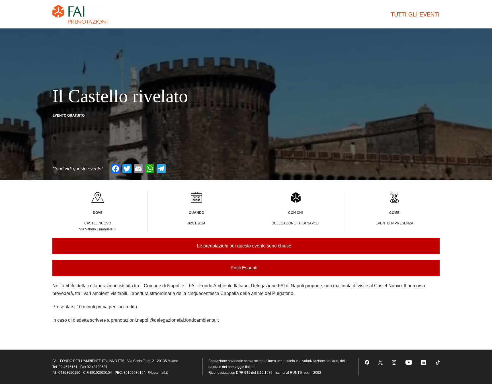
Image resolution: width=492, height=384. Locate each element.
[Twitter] (380, 362)
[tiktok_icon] (438, 362)
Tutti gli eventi (415, 14)
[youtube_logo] (408, 362)
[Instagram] (394, 362)
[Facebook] (367, 362)
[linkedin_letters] (424, 362)
